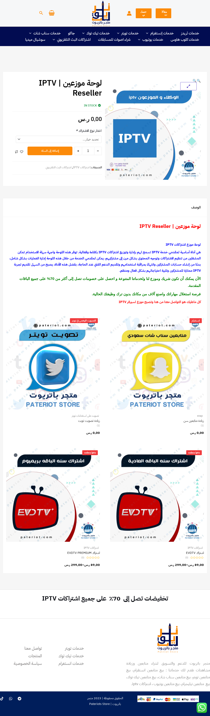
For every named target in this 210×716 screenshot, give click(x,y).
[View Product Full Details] (157, 362)
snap (200, 416)
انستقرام (196, 320)
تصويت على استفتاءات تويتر (85, 416)
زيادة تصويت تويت (89, 421)
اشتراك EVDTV (195, 553)
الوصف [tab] (196, 207)
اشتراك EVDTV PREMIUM (83, 553)
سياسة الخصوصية (28, 663)
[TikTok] (2, 698)
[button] (163, 13)
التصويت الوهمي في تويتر (84, 320)
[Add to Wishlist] (21, 151)
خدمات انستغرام (71, 663)
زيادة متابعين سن (194, 421)
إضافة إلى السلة (50, 151)
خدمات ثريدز (190, 33)
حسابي (144, 13)
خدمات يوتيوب (152, 39)
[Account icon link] (129, 13)
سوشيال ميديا (35, 39)
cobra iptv (194, 453)
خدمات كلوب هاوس (185, 39)
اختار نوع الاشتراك (89, 130)
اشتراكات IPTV (81, 167)
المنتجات (35, 656)
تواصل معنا (33, 648)
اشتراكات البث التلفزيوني (74, 39)
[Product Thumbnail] (188, 86)
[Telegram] (19, 698)
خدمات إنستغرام (162, 33)
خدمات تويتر (130, 33)
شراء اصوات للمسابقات (114, 39)
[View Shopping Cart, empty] (52, 13)
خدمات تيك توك (98, 33)
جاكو (71, 33)
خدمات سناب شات (47, 33)
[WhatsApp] (11, 698)
